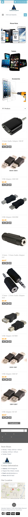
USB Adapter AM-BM (10, 217)
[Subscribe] (25, 430)
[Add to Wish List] (6, 147)
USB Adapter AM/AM (10, 179)
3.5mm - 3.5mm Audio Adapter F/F (13, 256)
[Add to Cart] (3, 147)
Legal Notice (7, 437)
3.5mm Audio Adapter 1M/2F (12, 141)
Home (2, 434)
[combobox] (14, 14)
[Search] (25, 14)
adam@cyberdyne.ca (11, 473)
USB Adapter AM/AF (10, 374)
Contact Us (10, 434)
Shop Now (13, 34)
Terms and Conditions (18, 437)
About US (6, 440)
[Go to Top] (14, 505)
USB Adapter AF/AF (9, 412)
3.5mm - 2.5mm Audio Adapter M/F (13, 296)
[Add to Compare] (10, 147)
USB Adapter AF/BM (9, 336)
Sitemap (17, 434)
